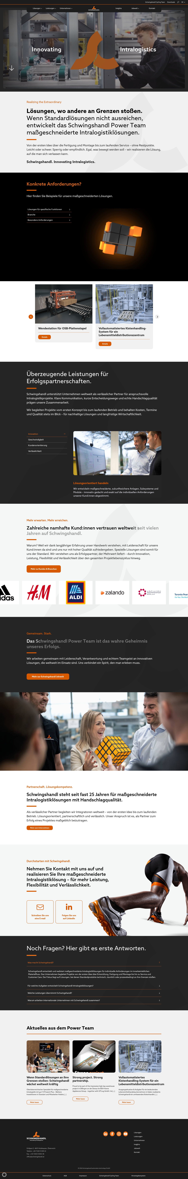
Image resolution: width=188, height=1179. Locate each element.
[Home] (94, 8)
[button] (178, 2)
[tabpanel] (117, 464)
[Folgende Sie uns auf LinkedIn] (69, 912)
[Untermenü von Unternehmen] (71, 8)
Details (44, 337)
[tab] (47, 434)
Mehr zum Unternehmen (39, 828)
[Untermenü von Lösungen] (41, 8)
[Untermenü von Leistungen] (55, 8)
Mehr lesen (34, 1102)
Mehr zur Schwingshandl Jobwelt (48, 676)
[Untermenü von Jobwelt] (138, 8)
